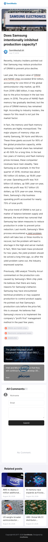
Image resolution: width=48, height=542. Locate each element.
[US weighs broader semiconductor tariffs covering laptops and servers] (12, 507)
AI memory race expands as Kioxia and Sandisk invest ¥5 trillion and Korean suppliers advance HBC (35, 491)
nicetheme (24, 537)
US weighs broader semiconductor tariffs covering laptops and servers (12, 519)
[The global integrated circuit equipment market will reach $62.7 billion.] (24, 354)
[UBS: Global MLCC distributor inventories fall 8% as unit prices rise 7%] (36, 507)
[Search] (38, 3)
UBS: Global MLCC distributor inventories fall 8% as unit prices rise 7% (35, 519)
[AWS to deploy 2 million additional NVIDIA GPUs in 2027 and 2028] (12, 480)
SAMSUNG (12, 338)
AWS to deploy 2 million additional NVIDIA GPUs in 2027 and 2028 (11, 491)
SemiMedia (28, 535)
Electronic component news (19, 333)
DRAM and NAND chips (17, 328)
